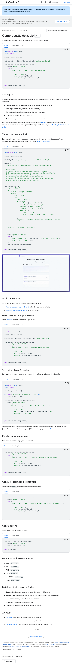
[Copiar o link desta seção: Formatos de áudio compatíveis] (36, 559)
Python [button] (6, 45)
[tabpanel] (36, 68)
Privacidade (18, 656)
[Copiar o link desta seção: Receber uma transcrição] (30, 436)
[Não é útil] (37, 632)
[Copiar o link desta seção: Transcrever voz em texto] (30, 134)
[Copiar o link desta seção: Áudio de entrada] (22, 298)
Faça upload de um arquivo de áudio (17, 307)
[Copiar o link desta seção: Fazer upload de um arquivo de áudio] (36, 316)
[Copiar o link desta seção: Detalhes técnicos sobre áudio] (35, 587)
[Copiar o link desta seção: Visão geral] (15, 95)
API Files (9, 320)
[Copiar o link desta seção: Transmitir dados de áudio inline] (31, 370)
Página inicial (5, 30)
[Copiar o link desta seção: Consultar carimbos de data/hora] (38, 482)
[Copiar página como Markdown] (36, 35)
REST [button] (23, 45)
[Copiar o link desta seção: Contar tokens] (19, 526)
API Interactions (10, 9)
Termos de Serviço (7, 656)
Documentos (23, 30)
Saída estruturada (11, 624)
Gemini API (15, 30)
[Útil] (34, 632)
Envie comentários (36, 636)
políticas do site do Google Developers (19, 646)
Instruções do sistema (13, 621)
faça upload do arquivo (50, 429)
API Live (43, 123)
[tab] (6, 45)
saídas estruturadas (43, 141)
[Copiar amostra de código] (68, 49)
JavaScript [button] (15, 45)
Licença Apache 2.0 (50, 644)
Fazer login (66, 2)
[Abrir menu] (3, 2)
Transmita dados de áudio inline (16, 310)
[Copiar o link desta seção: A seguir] (12, 613)
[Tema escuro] (65, 49)
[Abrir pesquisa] (42, 2)
